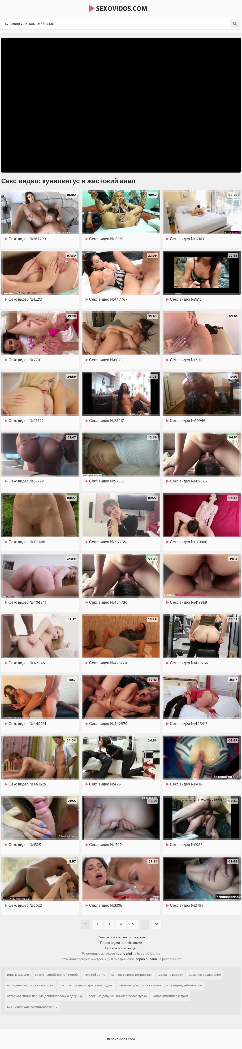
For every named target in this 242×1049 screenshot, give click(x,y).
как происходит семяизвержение (32, 1006)
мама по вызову (170, 974)
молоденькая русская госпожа (30, 985)
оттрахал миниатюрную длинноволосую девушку (44, 996)
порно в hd (124, 953)
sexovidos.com (121, 9)
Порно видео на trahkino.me (121, 942)
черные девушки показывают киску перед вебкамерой (160, 985)
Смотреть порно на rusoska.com (121, 937)
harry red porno (94, 974)
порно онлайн (146, 959)
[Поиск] (235, 23)
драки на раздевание (205, 974)
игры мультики (18, 974)
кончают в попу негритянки (131, 974)
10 (156, 924)
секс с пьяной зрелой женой (56, 974)
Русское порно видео (121, 948)
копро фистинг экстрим (170, 996)
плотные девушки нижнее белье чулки (117, 996)
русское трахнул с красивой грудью (86, 985)
